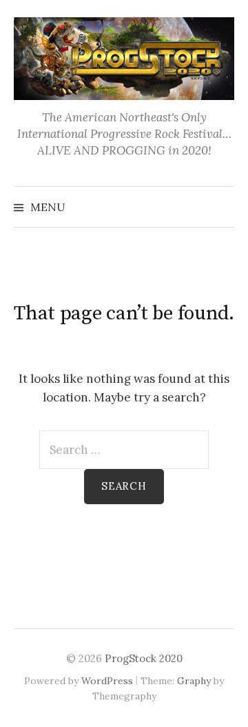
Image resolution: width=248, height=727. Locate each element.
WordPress (107, 681)
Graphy (194, 681)
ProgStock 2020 (144, 658)
